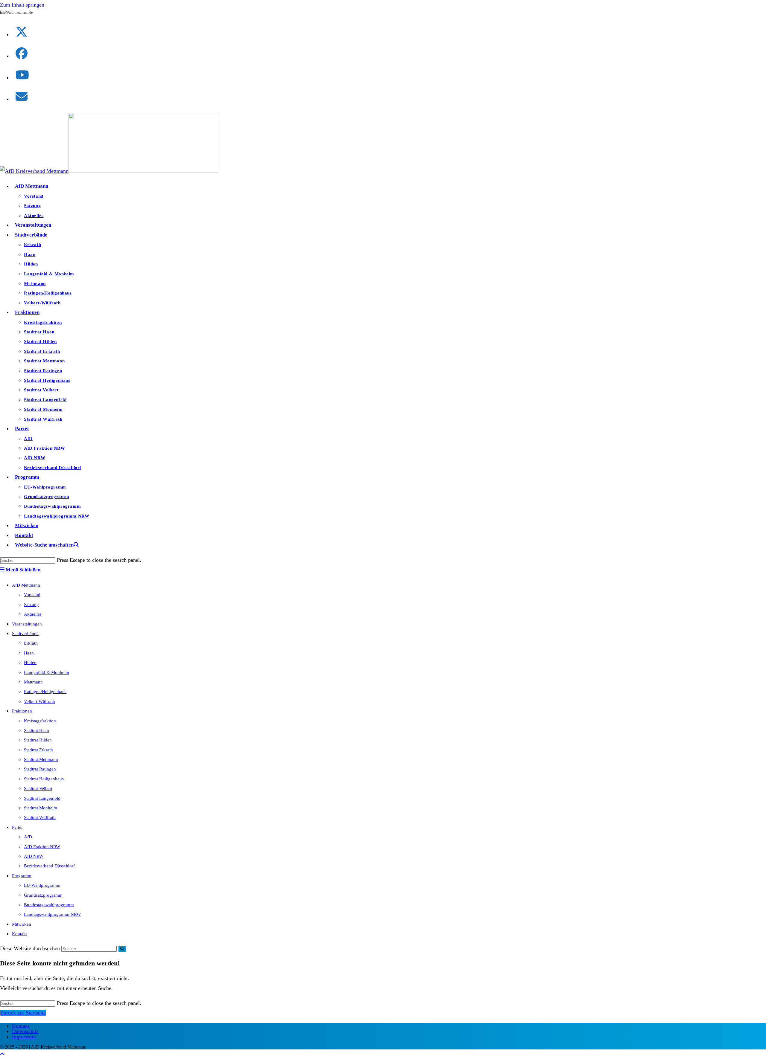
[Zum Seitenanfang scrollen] (2, 1054)
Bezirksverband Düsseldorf (49, 865)
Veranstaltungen (27, 624)
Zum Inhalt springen (22, 5)
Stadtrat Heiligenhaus (44, 778)
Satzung (31, 604)
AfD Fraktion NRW (42, 846)
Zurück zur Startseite (23, 1013)
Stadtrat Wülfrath (40, 817)
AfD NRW (33, 856)
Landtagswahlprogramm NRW (52, 914)
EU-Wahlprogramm (42, 885)
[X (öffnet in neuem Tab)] (21, 32)
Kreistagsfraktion (40, 720)
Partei (17, 827)
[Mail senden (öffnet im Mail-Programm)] (21, 96)
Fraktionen (22, 711)
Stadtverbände (25, 633)
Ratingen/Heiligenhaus (45, 691)
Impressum (24, 1037)
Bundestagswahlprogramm (49, 904)
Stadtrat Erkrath (38, 749)
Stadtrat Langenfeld (42, 798)
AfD (28, 836)
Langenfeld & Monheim (46, 672)
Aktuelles (33, 614)
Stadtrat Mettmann (41, 759)
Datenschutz (25, 1031)
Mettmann (33, 682)
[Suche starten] (122, 949)
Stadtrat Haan (36, 730)
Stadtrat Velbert (38, 788)
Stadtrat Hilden (38, 740)
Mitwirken (21, 924)
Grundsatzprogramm (43, 895)
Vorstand (32, 594)
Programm (21, 875)
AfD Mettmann (26, 585)
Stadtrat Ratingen (40, 769)
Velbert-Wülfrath (39, 701)
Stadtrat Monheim (40, 807)
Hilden (30, 662)
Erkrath (31, 643)
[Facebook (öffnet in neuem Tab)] (21, 53)
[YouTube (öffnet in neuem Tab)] (22, 75)
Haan (29, 653)
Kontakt (19, 933)
